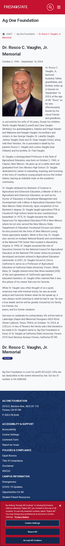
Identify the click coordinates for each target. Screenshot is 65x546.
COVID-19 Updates (12, 487)
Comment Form (10, 439)
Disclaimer (8, 465)
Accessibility (9, 429)
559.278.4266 (12, 415)
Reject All (32, 532)
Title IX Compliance (12, 460)
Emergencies (9, 481)
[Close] (60, 505)
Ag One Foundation (26, 34)
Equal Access (9, 455)
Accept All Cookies (32, 540)
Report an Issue (10, 444)
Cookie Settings (10, 434)
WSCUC (6, 471)
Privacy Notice (22, 517)
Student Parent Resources (16, 497)
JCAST (9, 34)
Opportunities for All (13, 492)
